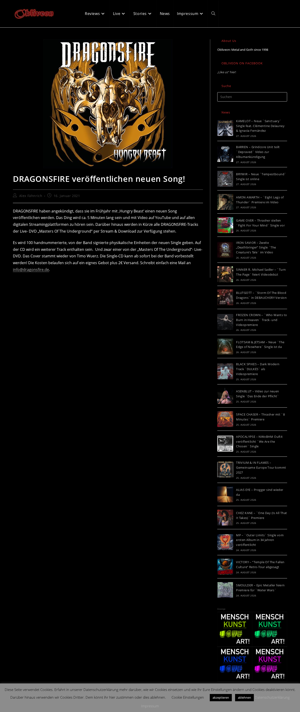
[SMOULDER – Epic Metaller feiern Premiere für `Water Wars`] (225, 590)
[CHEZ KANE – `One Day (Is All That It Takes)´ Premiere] (225, 518)
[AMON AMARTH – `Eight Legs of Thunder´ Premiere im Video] (225, 202)
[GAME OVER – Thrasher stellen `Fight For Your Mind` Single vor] (225, 225)
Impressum (150, 706)
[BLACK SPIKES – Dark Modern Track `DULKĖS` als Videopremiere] (225, 371)
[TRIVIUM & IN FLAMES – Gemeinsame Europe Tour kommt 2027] (225, 470)
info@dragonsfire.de (31, 269)
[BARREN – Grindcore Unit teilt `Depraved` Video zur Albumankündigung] (225, 154)
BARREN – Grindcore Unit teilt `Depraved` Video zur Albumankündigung (258, 152)
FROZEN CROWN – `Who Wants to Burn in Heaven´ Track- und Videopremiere (261, 320)
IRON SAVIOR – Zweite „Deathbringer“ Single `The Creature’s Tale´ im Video (256, 248)
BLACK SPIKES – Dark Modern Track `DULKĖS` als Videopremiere (257, 369)
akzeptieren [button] (221, 697)
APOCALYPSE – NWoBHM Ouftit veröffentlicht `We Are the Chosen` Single (259, 442)
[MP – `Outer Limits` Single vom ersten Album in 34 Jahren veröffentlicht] (225, 542)
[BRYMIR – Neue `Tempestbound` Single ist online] (225, 179)
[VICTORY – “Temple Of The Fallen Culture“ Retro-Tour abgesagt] (225, 567)
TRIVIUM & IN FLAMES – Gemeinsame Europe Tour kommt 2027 (261, 467)
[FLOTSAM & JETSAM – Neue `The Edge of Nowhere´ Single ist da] (225, 346)
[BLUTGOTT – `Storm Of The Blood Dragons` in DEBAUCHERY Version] (225, 297)
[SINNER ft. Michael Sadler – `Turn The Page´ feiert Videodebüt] (225, 274)
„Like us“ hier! (226, 72)
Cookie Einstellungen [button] (188, 697)
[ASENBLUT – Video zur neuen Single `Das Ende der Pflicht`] (225, 396)
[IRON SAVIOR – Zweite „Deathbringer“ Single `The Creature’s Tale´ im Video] (225, 250)
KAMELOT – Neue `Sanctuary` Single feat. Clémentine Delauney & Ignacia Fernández (260, 126)
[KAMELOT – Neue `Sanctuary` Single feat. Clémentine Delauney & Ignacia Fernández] (225, 128)
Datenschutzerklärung (272, 697)
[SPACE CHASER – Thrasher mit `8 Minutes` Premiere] (225, 419)
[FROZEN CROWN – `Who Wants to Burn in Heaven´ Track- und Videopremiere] (225, 322)
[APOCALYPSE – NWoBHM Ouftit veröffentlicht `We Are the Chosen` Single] (225, 444)
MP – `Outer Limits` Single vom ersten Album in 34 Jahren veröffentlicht (260, 540)
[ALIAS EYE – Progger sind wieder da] (225, 494)
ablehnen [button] (244, 697)
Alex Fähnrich (30, 196)
